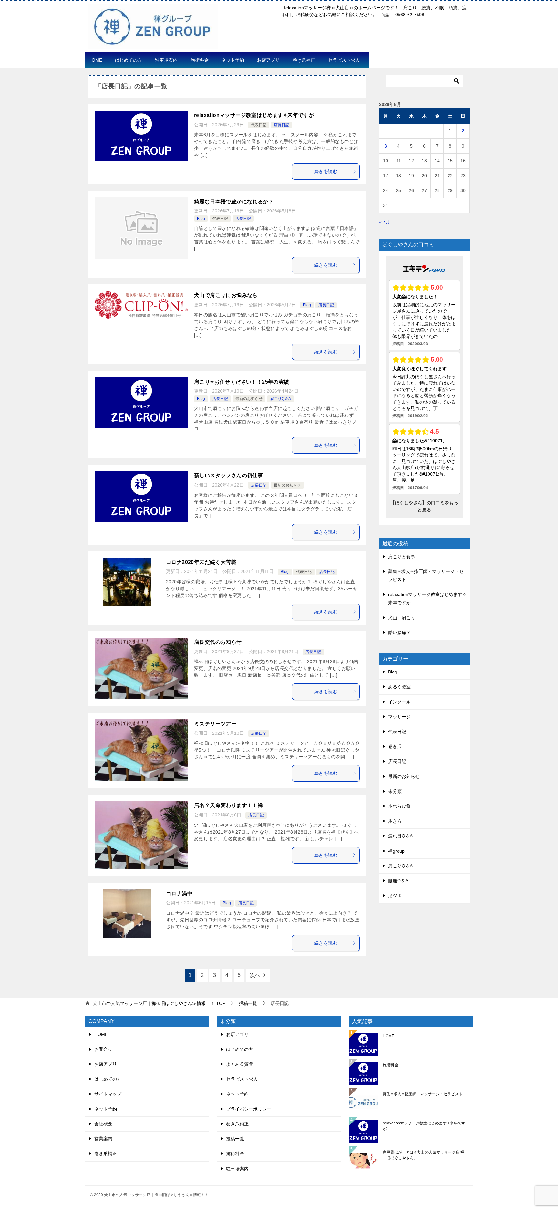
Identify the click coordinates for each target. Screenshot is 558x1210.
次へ (255, 975)
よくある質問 (239, 1064)
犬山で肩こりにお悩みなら (226, 295)
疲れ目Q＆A (400, 835)
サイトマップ (107, 1094)
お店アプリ (268, 60)
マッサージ (399, 716)
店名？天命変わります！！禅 (228, 805)
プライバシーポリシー (248, 1109)
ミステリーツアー (215, 723)
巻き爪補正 (304, 60)
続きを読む (325, 171)
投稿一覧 (235, 1138)
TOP (159, 1003)
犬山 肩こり (401, 617)
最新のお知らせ (249, 398)
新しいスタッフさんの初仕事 (228, 475)
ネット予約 (233, 60)
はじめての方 (128, 60)
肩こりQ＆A (280, 398)
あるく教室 (399, 686)
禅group (396, 851)
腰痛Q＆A (398, 880)
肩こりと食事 (401, 556)
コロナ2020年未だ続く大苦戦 (201, 562)
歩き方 (395, 821)
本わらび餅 (399, 806)
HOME (95, 60)
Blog (201, 218)
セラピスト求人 (344, 60)
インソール (399, 701)
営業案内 (103, 1138)
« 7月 (384, 221)
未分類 (395, 791)
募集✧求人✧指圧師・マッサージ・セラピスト (423, 1094)
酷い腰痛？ (399, 632)
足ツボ (395, 895)
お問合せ (103, 1049)
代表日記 (258, 125)
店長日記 (281, 125)
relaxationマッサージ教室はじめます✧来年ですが (254, 115)
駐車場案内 (166, 60)
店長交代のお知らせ (218, 642)
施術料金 (200, 60)
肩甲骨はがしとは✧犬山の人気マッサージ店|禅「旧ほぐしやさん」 (423, 1155)
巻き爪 (395, 746)
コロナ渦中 (179, 893)
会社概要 (103, 1123)
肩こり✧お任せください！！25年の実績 (241, 382)
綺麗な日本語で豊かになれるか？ (234, 201)
